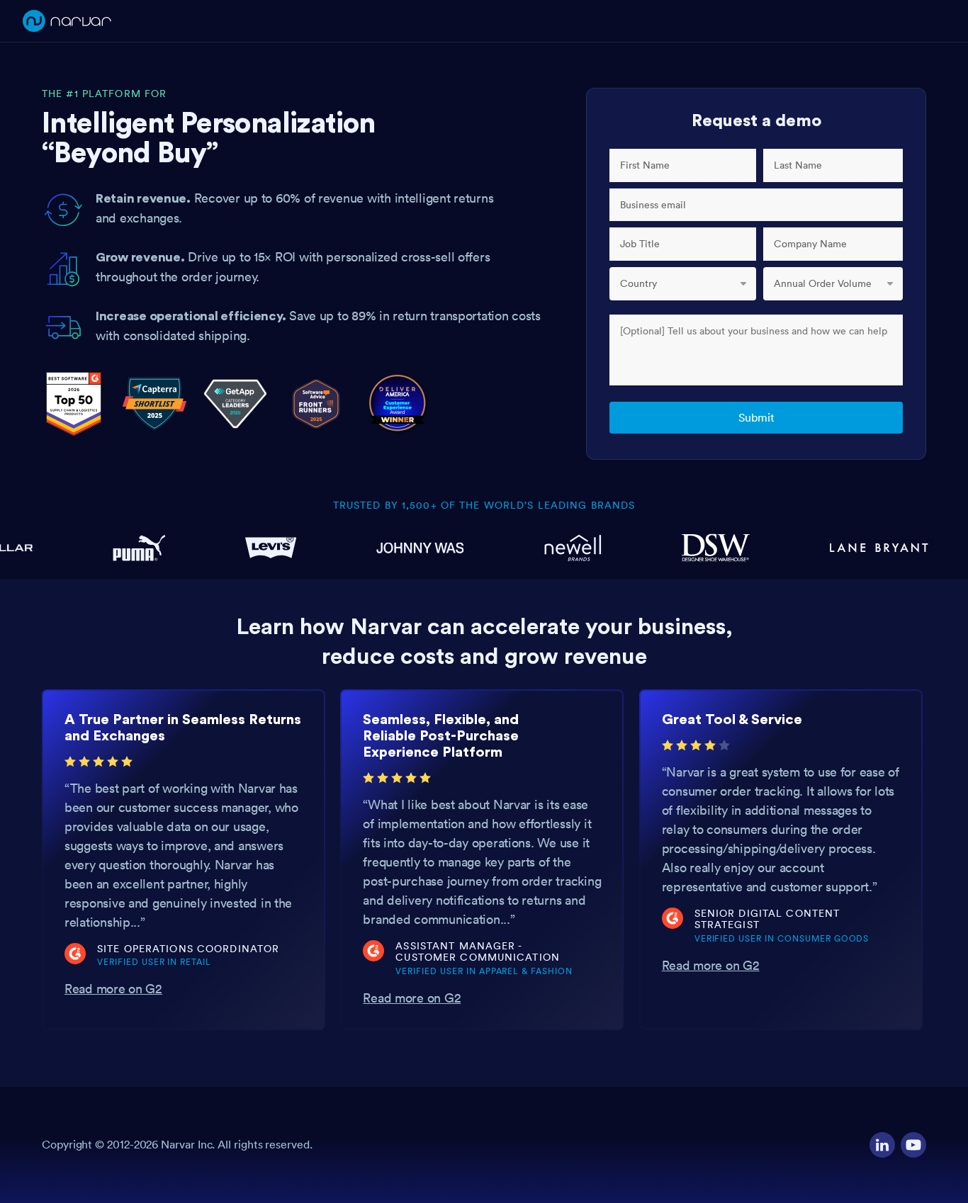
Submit (756, 417)
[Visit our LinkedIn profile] (882, 1145)
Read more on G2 (113, 989)
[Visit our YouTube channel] (913, 1145)
